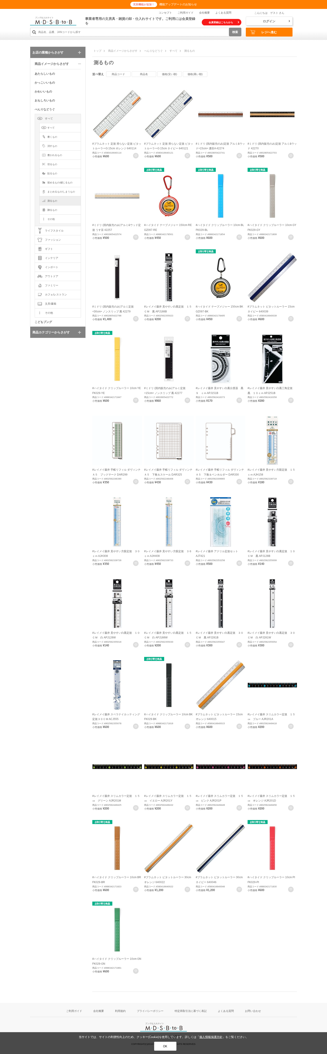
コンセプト (165, 12)
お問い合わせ (253, 1011)
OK (165, 1046)
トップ (97, 50)
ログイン (269, 21)
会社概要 (204, 12)
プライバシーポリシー (150, 1011)
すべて (174, 50)
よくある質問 (223, 12)
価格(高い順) (195, 74)
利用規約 (120, 1011)
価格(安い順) (169, 74)
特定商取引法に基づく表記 (191, 1011)
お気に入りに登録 (136, 155)
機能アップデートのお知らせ (178, 4)
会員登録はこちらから (221, 22)
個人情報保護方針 (210, 1037)
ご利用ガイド (186, 12)
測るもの (189, 50)
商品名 (144, 74)
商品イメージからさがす (122, 50)
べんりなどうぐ (153, 50)
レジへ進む (269, 32)
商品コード (118, 74)
